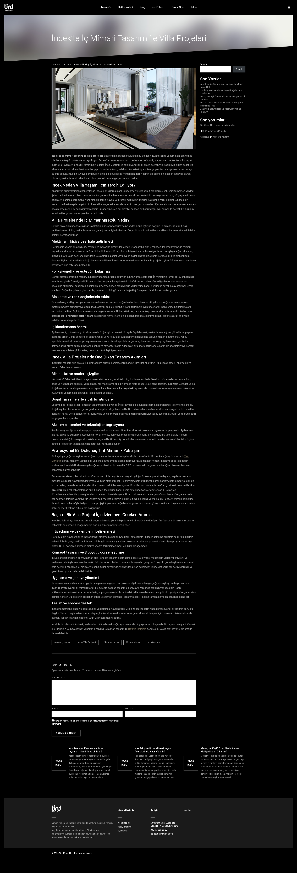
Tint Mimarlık (206, 125)
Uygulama (122, 831)
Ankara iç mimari (62, 642)
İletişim (194, 7)
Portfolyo (157, 7)
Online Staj (178, 7)
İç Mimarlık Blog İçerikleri (86, 64)
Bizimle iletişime (137, 628)
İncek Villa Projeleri (87, 642)
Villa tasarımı (154, 642)
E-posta (129, 708)
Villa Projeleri (124, 823)
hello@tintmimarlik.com (162, 834)
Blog (142, 7)
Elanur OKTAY (117, 64)
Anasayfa (106, 7)
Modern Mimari (133, 642)
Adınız (55, 708)
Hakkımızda (124, 7)
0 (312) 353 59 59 (159, 830)
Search (203, 64)
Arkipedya (204, 137)
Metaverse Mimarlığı (225, 125)
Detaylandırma (124, 827)
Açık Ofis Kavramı (221, 137)
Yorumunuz (58, 678)
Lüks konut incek (111, 642)
